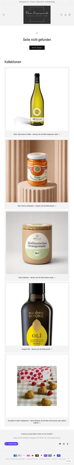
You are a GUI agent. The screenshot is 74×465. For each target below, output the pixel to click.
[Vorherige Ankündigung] (4, 2)
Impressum (54, 459)
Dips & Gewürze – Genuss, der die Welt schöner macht (36, 277)
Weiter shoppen (37, 47)
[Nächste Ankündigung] (70, 2)
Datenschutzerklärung (32, 459)
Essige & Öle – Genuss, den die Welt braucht (36, 349)
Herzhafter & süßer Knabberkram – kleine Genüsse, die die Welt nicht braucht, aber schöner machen (37, 422)
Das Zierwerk (12, 459)
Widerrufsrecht (62, 459)
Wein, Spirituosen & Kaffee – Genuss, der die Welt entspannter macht (36, 134)
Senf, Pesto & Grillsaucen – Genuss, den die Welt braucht (36, 206)
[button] (4, 15)
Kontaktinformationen (44, 459)
